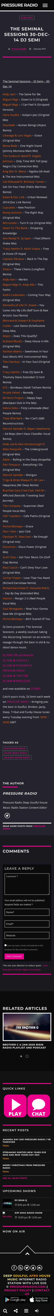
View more (27, 1027)
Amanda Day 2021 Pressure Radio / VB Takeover (27, 1140)
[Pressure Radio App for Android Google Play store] (15, 1302)
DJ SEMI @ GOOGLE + (16, 660)
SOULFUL (20, 1276)
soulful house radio (17, 757)
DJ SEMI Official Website (18, 655)
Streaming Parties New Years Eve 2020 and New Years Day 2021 (24, 1153)
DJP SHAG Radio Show (28, 1213)
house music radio (15, 753)
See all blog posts (15, 1178)
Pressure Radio (19, 5)
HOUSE (45, 1276)
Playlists (27, 17)
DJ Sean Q (21, 1200)
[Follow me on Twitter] (7, 817)
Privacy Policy (18, 1290)
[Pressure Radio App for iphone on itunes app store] (39, 1302)
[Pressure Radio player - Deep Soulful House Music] (15, 1116)
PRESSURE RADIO (14, 670)
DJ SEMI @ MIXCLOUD (16, 681)
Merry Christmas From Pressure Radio (24, 1166)
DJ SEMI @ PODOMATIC (17, 665)
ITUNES (35, 688)
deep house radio (15, 748)
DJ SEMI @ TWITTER (15, 676)
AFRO (33, 1276)
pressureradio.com (28, 1286)
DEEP (7, 1276)
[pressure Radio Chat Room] (38, 1116)
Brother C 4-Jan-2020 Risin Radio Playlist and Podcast (24, 1046)
